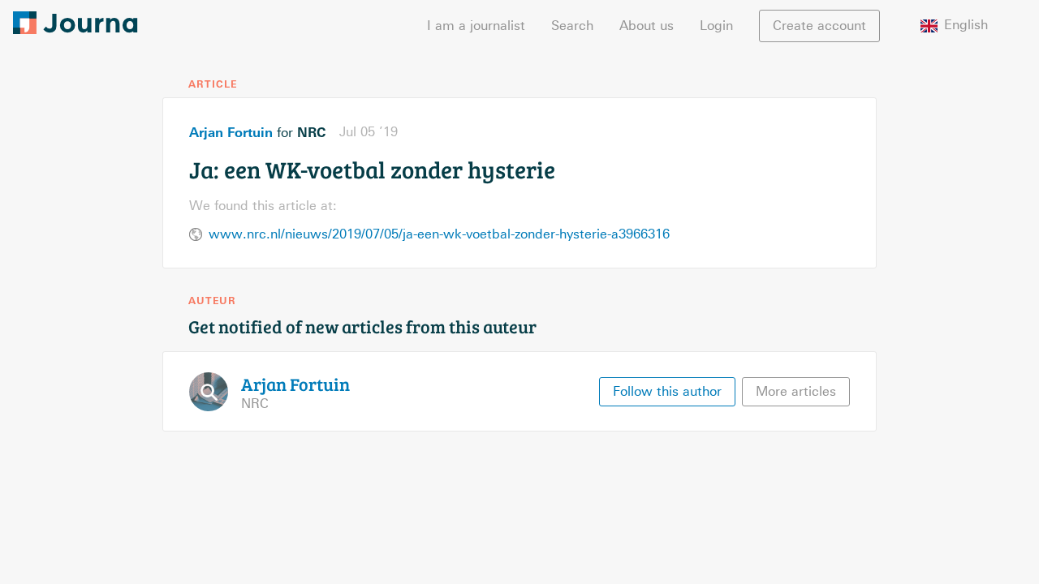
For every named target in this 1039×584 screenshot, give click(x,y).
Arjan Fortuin (231, 132)
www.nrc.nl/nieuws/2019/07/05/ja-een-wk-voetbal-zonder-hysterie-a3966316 (439, 234)
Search (572, 25)
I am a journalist (476, 25)
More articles (796, 391)
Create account (819, 25)
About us (646, 25)
